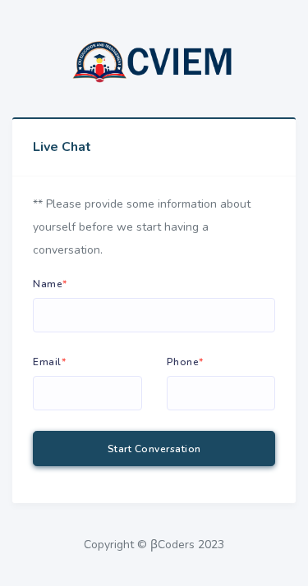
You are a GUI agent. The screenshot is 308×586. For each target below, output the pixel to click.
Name (50, 284)
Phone (185, 362)
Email (49, 362)
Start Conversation (154, 449)
